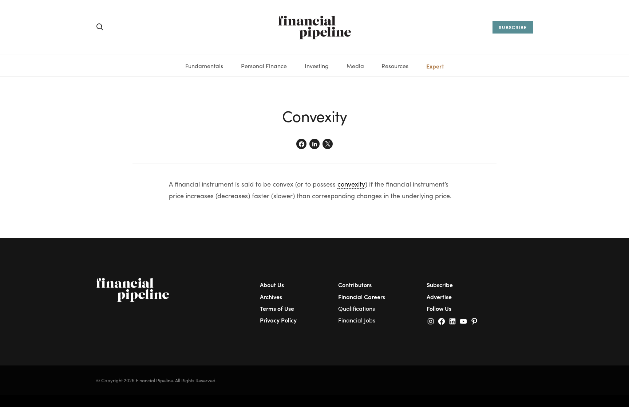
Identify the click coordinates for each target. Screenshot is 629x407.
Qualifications (356, 308)
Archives (271, 297)
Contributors (355, 285)
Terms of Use (277, 308)
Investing (317, 66)
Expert (435, 66)
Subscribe (440, 285)
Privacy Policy (278, 320)
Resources (394, 66)
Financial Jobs (356, 320)
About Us (272, 285)
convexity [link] (351, 184)
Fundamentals (204, 66)
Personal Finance (264, 66)
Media (355, 66)
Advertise (439, 297)
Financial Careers (361, 297)
